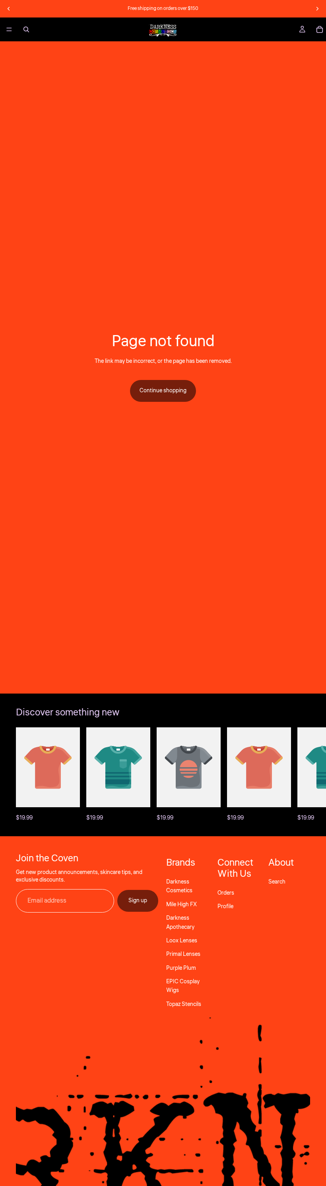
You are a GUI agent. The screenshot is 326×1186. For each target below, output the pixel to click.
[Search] (26, 29)
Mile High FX (181, 904)
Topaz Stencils (183, 1004)
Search (276, 882)
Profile (225, 907)
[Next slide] (317, 8)
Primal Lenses (183, 954)
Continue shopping (163, 391)
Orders (225, 893)
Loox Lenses (181, 941)
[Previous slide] (8, 8)
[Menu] (9, 29)
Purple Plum (181, 968)
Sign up (137, 901)
